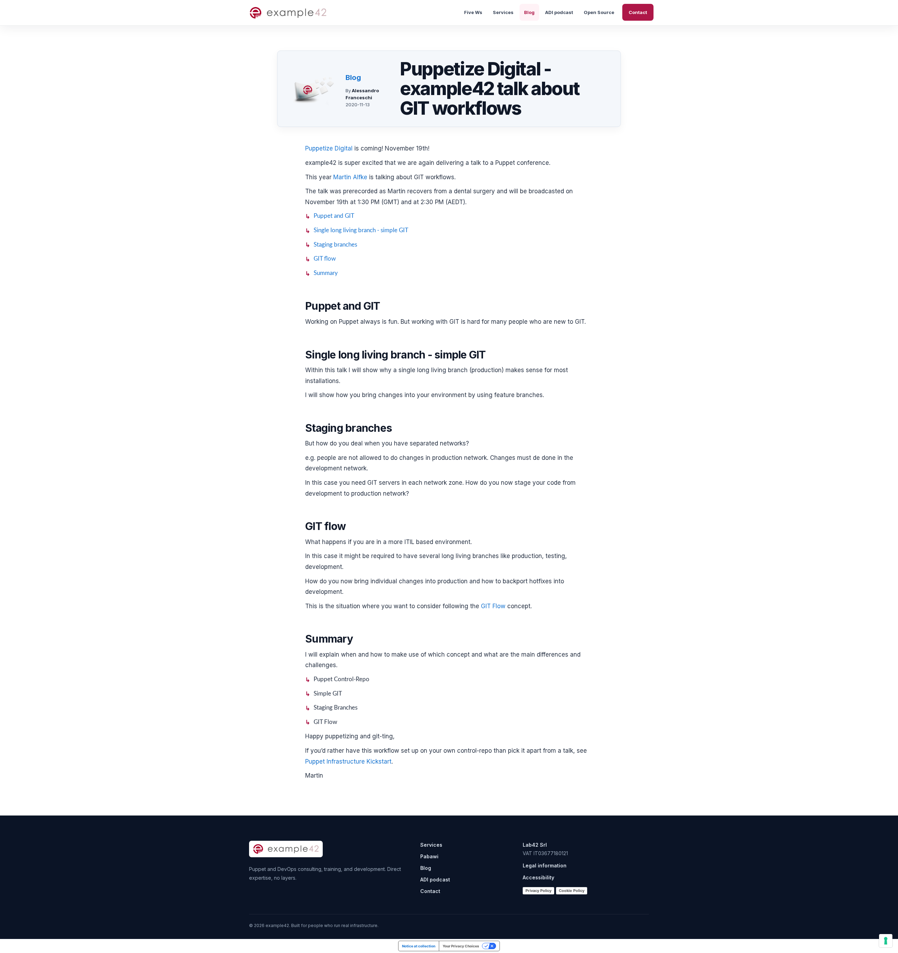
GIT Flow (493, 606)
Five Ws (473, 12)
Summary (326, 273)
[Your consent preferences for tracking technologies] (885, 940)
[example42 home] (288, 12)
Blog (529, 12)
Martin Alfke (350, 177)
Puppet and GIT (334, 216)
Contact (638, 12)
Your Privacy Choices (461, 946)
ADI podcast (559, 12)
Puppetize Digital (329, 148)
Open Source (599, 12)
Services (503, 12)
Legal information (545, 865)
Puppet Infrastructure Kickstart (348, 761)
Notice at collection (418, 946)
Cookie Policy (571, 890)
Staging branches (335, 245)
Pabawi (429, 856)
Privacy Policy (538, 890)
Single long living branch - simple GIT (361, 230)
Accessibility (538, 877)
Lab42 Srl (535, 845)
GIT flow (325, 259)
